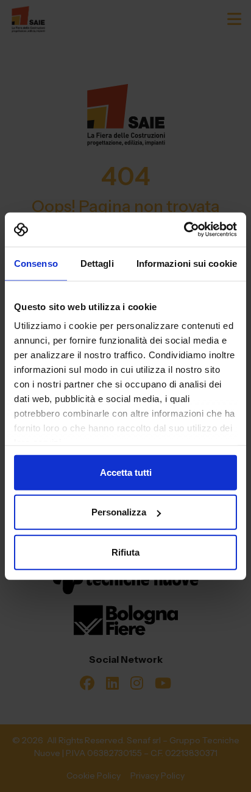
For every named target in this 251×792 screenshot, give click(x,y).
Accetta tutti (126, 472)
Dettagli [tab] (97, 263)
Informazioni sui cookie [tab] (186, 263)
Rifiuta (125, 551)
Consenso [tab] (36, 263)
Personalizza (118, 512)
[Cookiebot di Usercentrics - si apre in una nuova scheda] (183, 230)
